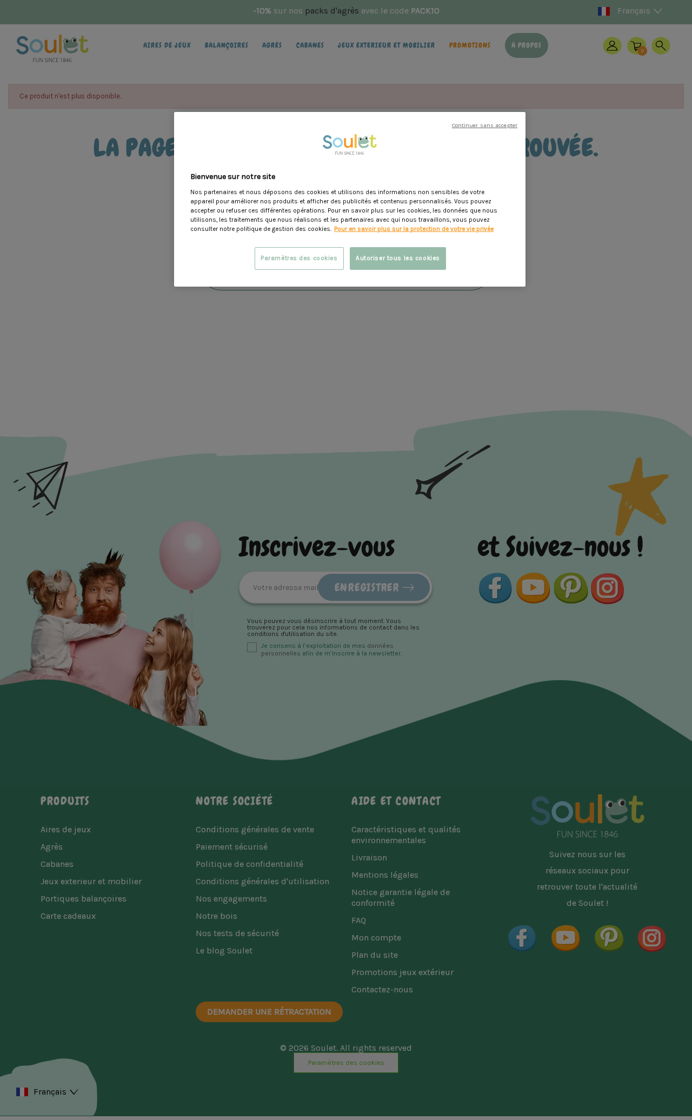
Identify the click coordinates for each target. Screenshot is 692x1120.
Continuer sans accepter (484, 125)
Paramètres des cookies (299, 258)
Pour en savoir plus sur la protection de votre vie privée (414, 229)
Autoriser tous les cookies (398, 258)
